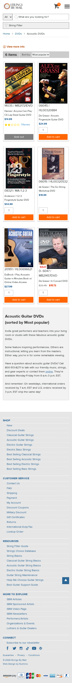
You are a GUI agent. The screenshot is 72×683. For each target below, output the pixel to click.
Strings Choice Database (21, 551)
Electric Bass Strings (19, 449)
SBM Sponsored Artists (20, 604)
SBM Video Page (16, 609)
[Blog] (40, 649)
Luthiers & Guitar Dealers (22, 628)
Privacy (21, 655)
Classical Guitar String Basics (24, 560)
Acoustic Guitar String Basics (24, 565)
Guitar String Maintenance (22, 575)
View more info (16, 46)
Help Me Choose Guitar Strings (25, 580)
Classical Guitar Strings (20, 435)
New (9, 425)
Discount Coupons (18, 507)
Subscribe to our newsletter (23, 642)
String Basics (14, 556)
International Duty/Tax (19, 527)
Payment (12, 498)
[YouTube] (34, 649)
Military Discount (16, 512)
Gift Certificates (16, 517)
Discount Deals (16, 430)
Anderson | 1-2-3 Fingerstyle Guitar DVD (16, 198)
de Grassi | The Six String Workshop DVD (52, 189)
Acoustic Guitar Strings (20, 440)
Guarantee (8, 655)
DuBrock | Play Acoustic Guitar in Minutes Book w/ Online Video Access (18, 279)
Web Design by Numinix (15, 664)
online (49, 371)
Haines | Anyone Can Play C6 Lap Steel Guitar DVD (18, 113)
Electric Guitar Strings (19, 444)
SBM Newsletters (17, 613)
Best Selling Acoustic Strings (24, 459)
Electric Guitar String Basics (23, 570)
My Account (14, 502)
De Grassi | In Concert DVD (53, 281)
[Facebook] (8, 649)
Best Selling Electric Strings (23, 464)
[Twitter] (14, 649)
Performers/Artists (17, 618)
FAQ (9, 488)
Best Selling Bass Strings (21, 469)
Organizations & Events (21, 623)
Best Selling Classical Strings (24, 454)
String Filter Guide (17, 546)
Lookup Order (15, 531)
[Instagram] (21, 649)
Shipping (12, 493)
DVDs (18, 33)
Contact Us (13, 483)
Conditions (34, 655)
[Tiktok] (27, 649)
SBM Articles (14, 599)
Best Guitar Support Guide (22, 585)
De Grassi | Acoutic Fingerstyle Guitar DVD (51, 118)
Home (6, 33)
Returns (11, 522)
